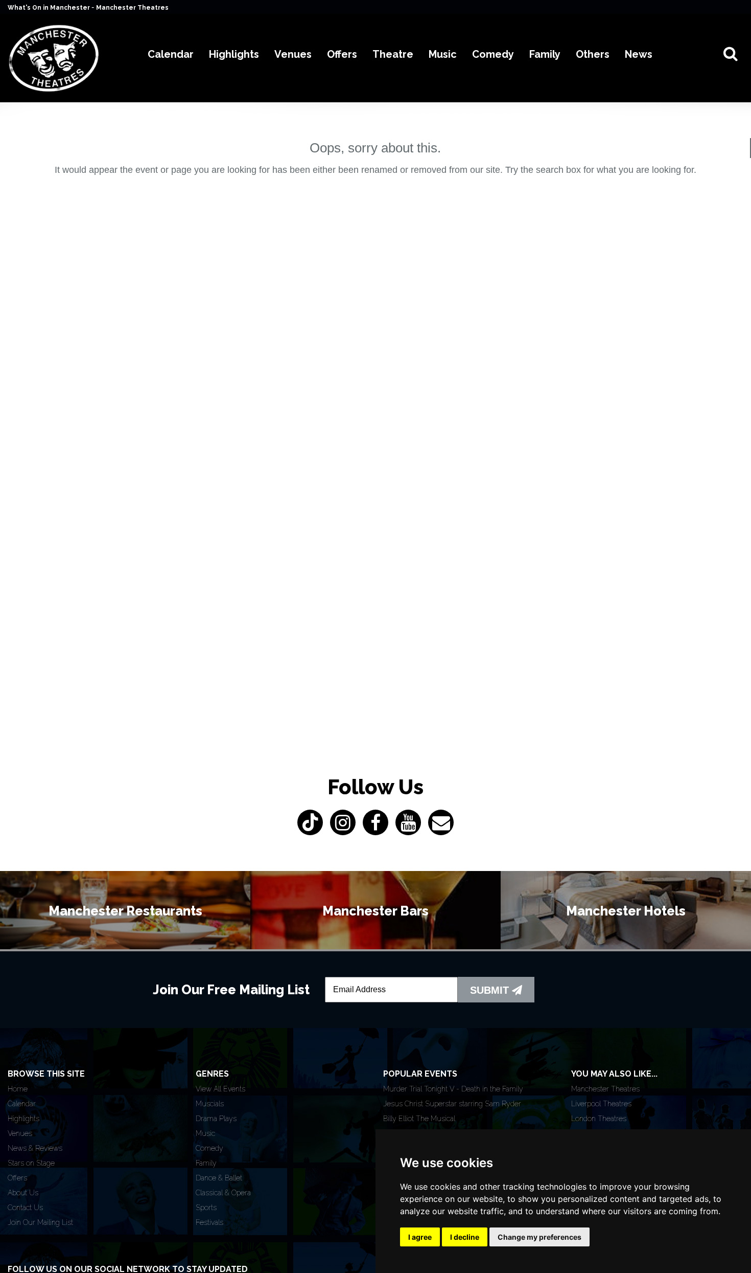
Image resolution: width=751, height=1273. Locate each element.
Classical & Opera (223, 1193)
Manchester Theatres (132, 7)
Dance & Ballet (219, 1178)
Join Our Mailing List (40, 1222)
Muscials (210, 1104)
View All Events (220, 1089)
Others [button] (592, 54)
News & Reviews (35, 1148)
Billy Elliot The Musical (419, 1118)
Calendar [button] (171, 54)
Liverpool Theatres (601, 1104)
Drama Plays (216, 1118)
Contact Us (25, 1207)
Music (205, 1133)
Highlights (23, 1118)
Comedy (209, 1148)
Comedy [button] (493, 54)
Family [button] (544, 54)
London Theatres (598, 1118)
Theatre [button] (392, 54)
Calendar (22, 1104)
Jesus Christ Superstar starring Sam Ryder (452, 1104)
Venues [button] (293, 54)
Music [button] (443, 54)
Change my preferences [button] (539, 1237)
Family (206, 1163)
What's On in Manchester (49, 7)
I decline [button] (464, 1237)
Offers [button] (342, 54)
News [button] (638, 54)
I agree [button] (420, 1237)
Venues (20, 1133)
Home (18, 1089)
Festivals (209, 1222)
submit (491, 990)
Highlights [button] (234, 54)
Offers (17, 1178)
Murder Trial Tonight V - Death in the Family (453, 1089)
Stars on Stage (31, 1163)
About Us (23, 1193)
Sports (206, 1207)
